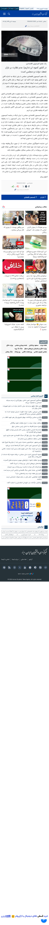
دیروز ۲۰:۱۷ (45, 430)
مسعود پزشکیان (33, 345)
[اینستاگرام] (14, 567)
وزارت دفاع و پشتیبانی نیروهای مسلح (35, 349)
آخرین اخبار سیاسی (37, 396)
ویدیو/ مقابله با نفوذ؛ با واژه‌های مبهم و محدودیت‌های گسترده (22, 460)
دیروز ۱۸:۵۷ (45, 445)
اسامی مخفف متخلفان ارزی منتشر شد (29, 439)
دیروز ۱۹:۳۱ (45, 442)
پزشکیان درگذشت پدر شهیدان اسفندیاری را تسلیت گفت (24, 483)
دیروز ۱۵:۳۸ (45, 483)
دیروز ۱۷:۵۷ (45, 460)
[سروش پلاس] (34, 567)
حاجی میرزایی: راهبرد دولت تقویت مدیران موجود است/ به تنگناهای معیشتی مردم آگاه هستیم (23, 413)
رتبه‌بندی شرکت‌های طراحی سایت (37, 538)
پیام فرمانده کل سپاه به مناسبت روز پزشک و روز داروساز (24, 467)
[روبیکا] (45, 567)
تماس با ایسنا (5, 559)
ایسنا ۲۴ (11, 8)
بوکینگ (25, 538)
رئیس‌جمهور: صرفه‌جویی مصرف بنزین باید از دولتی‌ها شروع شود (21, 442)
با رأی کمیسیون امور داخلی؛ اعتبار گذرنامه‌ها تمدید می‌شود (23, 445)
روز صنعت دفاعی (27, 352)
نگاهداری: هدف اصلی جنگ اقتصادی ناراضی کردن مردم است (22, 470)
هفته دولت (43, 345)
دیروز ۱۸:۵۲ (45, 449)
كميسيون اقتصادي (29, 197)
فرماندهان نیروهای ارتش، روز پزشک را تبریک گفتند (25, 463)
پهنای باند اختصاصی (32, 531)
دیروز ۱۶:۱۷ (45, 474)
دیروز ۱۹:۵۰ (45, 439)
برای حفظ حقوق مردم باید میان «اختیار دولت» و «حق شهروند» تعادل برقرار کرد (22, 407)
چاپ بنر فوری (43, 531)
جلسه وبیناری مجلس (21, 345)
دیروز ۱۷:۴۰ (45, 463)
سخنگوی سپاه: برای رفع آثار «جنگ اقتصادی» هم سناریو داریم (22, 435)
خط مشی (24, 559)
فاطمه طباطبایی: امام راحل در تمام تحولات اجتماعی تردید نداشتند (23, 478)
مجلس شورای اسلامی (40, 352)
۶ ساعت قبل (45, 412)
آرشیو (17, 8)
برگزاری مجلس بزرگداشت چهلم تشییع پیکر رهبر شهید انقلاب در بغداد (21, 418)
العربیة (27, 8)
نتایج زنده (4, 8)
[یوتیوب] (24, 567)
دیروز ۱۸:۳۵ (45, 454)
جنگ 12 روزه (19, 349)
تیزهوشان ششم (9, 534)
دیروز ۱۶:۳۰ (45, 470)
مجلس (44, 21)
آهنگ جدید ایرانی (7, 531)
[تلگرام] (29, 567)
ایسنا (40, 13)
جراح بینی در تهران (19, 531)
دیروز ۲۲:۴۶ (45, 423)
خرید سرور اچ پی (26, 534)
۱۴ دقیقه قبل (44, 400)
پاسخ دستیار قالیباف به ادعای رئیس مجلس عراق (26, 426)
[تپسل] (8, 357)
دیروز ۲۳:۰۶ (45, 417)
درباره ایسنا (15, 559)
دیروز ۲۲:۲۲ (45, 426)
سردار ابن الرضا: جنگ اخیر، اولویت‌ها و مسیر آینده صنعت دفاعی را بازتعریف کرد (21, 450)
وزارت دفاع (9, 345)
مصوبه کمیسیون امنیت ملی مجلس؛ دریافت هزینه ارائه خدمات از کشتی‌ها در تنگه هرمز (21, 455)
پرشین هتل (18, 538)
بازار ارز (42, 197)
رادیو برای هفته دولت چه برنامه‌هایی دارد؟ (28, 473)
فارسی (31, 8)
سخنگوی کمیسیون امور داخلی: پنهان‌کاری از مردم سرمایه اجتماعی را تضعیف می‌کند (23, 401)
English (22, 8)
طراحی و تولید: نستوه (23, 574)
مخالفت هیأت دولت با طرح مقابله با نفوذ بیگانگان (25, 423)
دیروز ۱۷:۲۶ (45, 467)
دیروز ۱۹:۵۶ (45, 435)
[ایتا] (40, 567)
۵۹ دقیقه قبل (44, 406)
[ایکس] (19, 567)
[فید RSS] (9, 567)
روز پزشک (17, 352)
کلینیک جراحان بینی (7, 538)
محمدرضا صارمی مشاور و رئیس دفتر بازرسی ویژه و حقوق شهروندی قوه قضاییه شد (23, 431)
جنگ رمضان (9, 352)
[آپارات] (3, 567)
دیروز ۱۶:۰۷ (45, 477)
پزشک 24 (41, 534)
